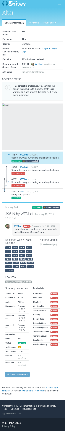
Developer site (29, 409)
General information (14, 23)
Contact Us (7, 406)
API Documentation (25, 406)
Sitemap (15, 409)
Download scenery (19, 374)
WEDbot (39, 64)
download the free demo (32, 390)
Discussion (34, 23)
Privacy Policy (8, 426)
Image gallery (50, 23)
